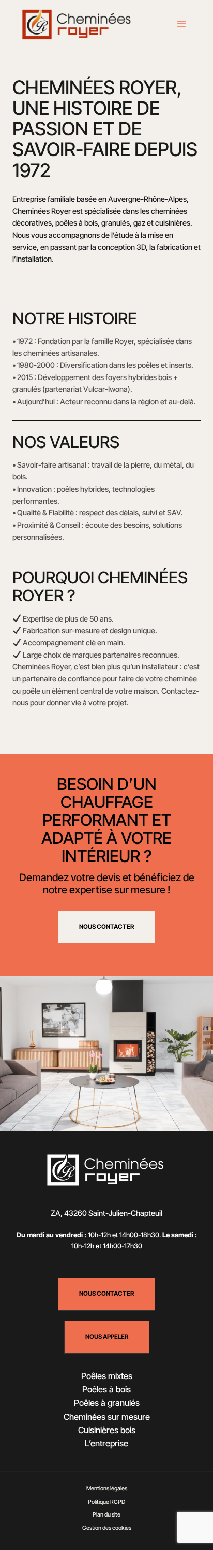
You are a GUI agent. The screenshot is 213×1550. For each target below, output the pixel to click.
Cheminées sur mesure (107, 1416)
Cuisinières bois (106, 1430)
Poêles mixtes (106, 1376)
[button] (106, 1294)
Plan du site (106, 1514)
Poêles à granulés (107, 1403)
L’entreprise (106, 1443)
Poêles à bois (106, 1389)
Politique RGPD (106, 1501)
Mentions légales (106, 1488)
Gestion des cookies (106, 1527)
